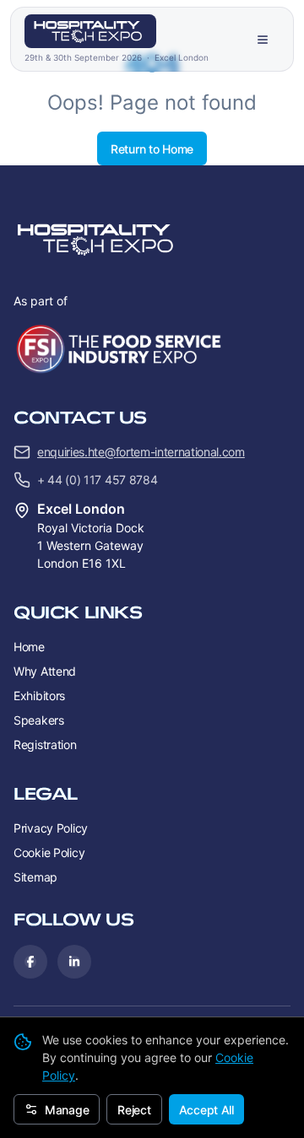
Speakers (39, 720)
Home (29, 646)
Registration (45, 744)
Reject (133, 1110)
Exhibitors (39, 695)
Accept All (206, 1110)
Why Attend (45, 671)
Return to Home (152, 149)
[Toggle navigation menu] (263, 40)
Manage (67, 1110)
